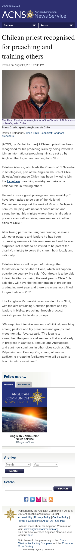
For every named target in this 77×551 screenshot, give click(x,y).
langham (59, 133)
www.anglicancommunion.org (41, 529)
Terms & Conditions (29, 520)
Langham (13, 181)
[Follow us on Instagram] (38, 499)
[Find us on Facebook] (26, 499)
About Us (47, 520)
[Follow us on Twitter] (32, 499)
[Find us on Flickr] (44, 499)
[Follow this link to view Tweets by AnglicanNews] (24, 416)
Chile (29, 133)
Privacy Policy (42, 517)
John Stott (46, 133)
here (30, 535)
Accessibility (25, 517)
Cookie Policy (60, 517)
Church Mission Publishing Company (43, 542)
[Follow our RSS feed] (51, 499)
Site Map (60, 520)
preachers (8, 136)
